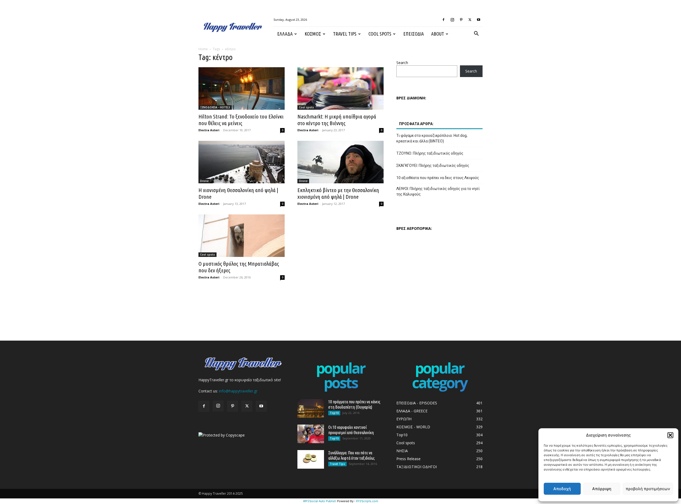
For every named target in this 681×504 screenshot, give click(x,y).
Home (203, 49)
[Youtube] (479, 19)
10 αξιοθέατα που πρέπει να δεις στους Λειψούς (437, 178)
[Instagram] (452, 19)
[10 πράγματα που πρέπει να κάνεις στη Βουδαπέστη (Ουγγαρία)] (310, 408)
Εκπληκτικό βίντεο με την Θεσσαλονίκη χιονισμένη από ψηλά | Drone (338, 193)
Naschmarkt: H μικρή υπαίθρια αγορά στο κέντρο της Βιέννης (336, 119)
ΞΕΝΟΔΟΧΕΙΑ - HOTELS (215, 107)
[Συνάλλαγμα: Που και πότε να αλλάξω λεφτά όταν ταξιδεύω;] (310, 459)
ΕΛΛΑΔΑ (285, 33)
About (437, 33)
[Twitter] (470, 19)
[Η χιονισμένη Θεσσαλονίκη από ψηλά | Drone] (241, 162)
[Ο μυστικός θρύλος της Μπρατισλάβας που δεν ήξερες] (241, 235)
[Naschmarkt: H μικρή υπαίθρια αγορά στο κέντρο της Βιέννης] (340, 88)
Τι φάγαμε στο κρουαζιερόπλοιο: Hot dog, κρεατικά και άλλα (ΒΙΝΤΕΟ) (431, 138)
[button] (670, 435)
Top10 (334, 413)
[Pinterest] (461, 19)
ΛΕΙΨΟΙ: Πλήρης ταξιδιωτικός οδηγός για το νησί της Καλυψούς (438, 191)
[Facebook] (443, 19)
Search (402, 62)
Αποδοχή (562, 488)
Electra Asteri (208, 130)
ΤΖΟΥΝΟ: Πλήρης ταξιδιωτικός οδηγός (429, 153)
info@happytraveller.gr (238, 390)
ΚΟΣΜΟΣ (313, 33)
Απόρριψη (601, 488)
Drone (204, 181)
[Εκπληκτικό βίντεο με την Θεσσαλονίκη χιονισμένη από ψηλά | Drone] (340, 162)
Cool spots (379, 33)
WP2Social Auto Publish (319, 501)
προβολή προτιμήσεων (648, 488)
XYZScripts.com (367, 501)
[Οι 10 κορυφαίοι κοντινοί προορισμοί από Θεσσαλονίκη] (310, 434)
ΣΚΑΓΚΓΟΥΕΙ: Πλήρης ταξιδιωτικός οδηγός (432, 165)
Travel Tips (344, 33)
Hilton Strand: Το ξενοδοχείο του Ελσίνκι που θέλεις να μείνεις (241, 119)
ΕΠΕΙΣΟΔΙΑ (413, 33)
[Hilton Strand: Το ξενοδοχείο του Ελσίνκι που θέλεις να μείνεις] (241, 88)
